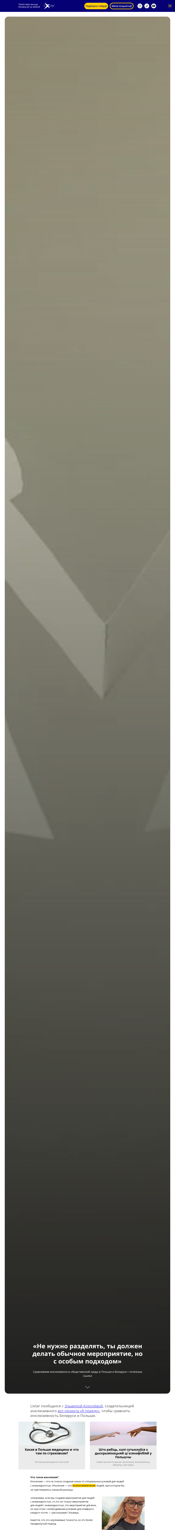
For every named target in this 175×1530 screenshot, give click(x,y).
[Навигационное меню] (169, 6)
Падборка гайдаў (96, 6)
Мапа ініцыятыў (122, 6)
